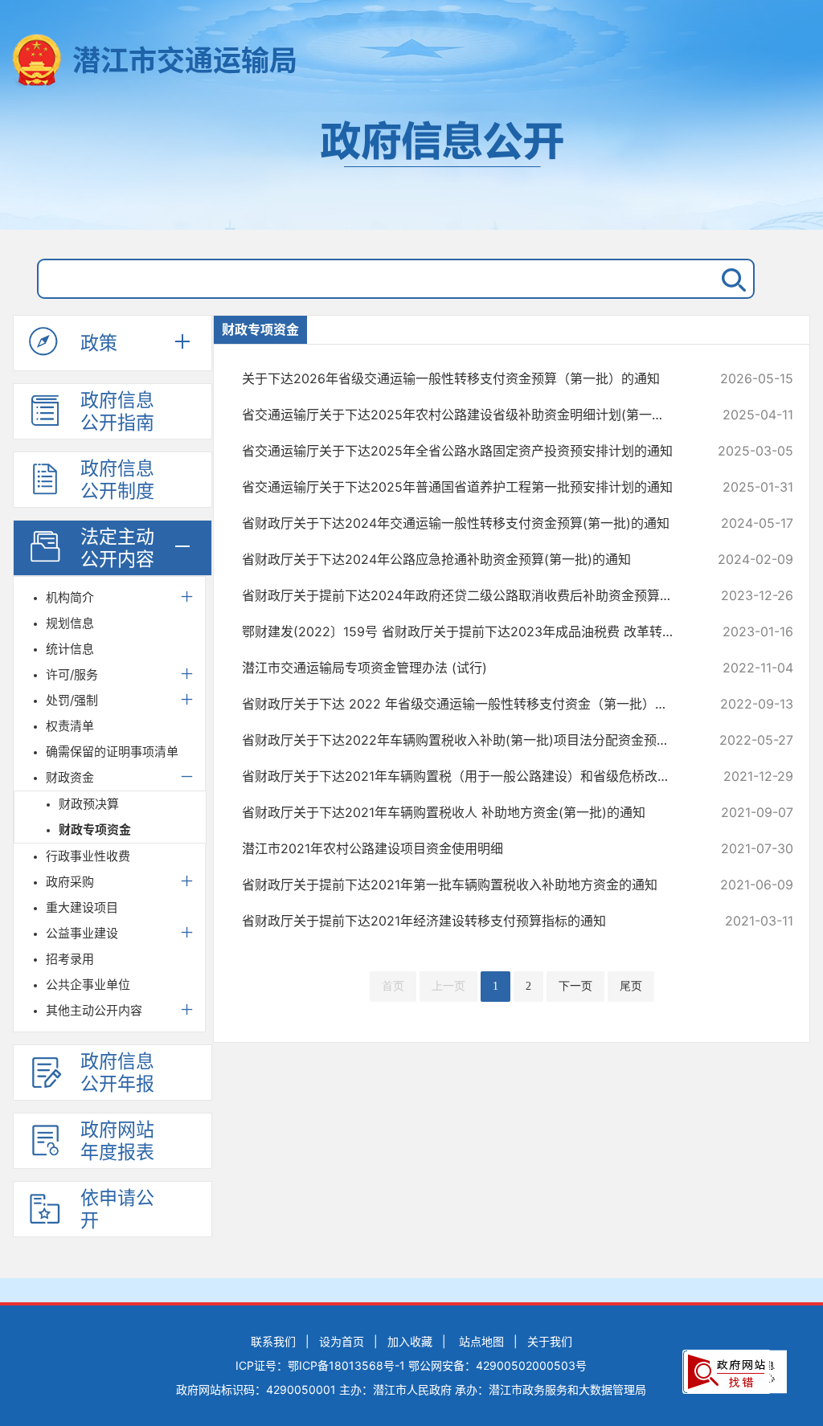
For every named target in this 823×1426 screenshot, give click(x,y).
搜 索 (730, 279)
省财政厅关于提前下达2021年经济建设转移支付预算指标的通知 (466, 921)
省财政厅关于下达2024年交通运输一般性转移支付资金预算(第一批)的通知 (466, 523)
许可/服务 (72, 674)
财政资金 (70, 777)
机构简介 (70, 597)
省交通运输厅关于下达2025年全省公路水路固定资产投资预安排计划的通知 (466, 451)
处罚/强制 (72, 700)
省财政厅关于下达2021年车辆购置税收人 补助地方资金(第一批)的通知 (466, 812)
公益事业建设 (82, 933)
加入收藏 (409, 1341)
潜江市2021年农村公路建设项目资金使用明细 (466, 848)
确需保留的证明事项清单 (112, 751)
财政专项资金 (95, 829)
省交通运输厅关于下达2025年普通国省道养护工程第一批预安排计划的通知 (466, 487)
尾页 (631, 986)
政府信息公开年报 (117, 1072)
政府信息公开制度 (117, 479)
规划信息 (70, 623)
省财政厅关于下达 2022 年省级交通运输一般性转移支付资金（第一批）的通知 (466, 704)
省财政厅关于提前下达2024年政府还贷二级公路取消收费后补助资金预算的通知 (466, 595)
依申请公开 (117, 1209)
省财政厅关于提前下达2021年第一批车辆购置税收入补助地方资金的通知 (466, 884)
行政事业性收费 (88, 856)
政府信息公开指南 (117, 411)
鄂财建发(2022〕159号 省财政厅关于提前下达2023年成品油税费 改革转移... (466, 631)
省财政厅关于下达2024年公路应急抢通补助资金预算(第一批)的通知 (466, 559)
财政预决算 (89, 803)
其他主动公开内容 (94, 1010)
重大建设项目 (82, 907)
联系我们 (273, 1341)
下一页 (575, 986)
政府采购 (70, 881)
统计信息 (70, 648)
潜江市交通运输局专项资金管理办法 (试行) (466, 668)
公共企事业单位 (88, 984)
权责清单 (70, 725)
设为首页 (341, 1341)
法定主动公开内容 (117, 547)
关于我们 (549, 1341)
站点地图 (481, 1341)
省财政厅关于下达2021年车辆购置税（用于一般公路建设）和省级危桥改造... (466, 776)
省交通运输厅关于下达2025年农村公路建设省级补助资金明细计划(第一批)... (466, 415)
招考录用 (70, 958)
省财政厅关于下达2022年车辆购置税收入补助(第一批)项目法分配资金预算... (466, 740)
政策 (98, 343)
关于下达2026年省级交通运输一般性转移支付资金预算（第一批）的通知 (466, 378)
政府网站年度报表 (117, 1140)
